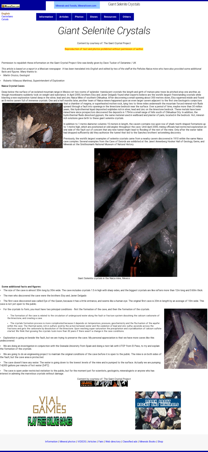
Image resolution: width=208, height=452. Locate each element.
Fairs (100, 441)
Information (46, 16)
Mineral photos (68, 441)
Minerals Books (147, 441)
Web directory (113, 441)
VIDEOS (82, 441)
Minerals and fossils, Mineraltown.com (76, 5)
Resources (110, 16)
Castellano (7, 16)
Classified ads (130, 441)
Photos (79, 16)
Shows (94, 16)
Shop (160, 441)
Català (5, 19)
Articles (64, 16)
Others (127, 16)
